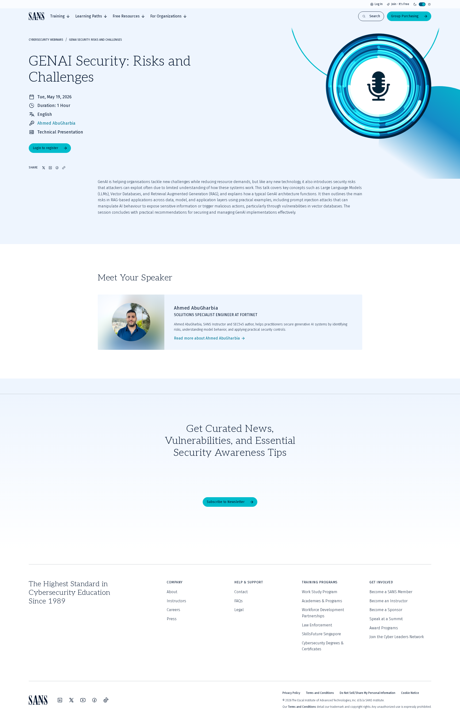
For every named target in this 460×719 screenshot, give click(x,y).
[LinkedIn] (60, 700)
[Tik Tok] (106, 700)
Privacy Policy (291, 693)
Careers (173, 610)
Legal (239, 610)
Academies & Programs (322, 601)
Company (175, 582)
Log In (379, 4)
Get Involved (381, 582)
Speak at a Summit (386, 619)
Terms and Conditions (320, 693)
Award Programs (383, 628)
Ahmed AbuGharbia (56, 123)
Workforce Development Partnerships (323, 613)
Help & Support (248, 582)
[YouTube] (83, 700)
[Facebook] (94, 700)
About (172, 592)
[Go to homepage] (36, 16)
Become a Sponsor (385, 610)
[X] (71, 700)
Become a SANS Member (390, 592)
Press (172, 619)
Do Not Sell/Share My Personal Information (367, 693)
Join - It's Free (400, 4)
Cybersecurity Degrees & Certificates (323, 646)
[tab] (59, 16)
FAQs (238, 601)
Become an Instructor (388, 601)
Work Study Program (319, 592)
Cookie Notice (410, 693)
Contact (241, 592)
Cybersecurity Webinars (46, 39)
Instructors (176, 601)
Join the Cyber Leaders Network (396, 637)
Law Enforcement (317, 625)
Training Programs (320, 582)
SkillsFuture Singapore (321, 634)
